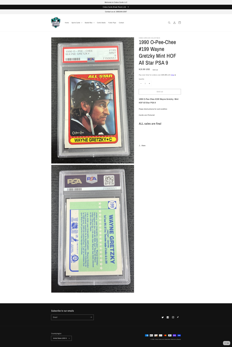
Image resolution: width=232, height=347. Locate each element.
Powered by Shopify (176, 339)
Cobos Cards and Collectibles (162, 339)
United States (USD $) (60, 338)
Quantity (141, 79)
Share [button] (143, 145)
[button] (169, 22)
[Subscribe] (91, 317)
